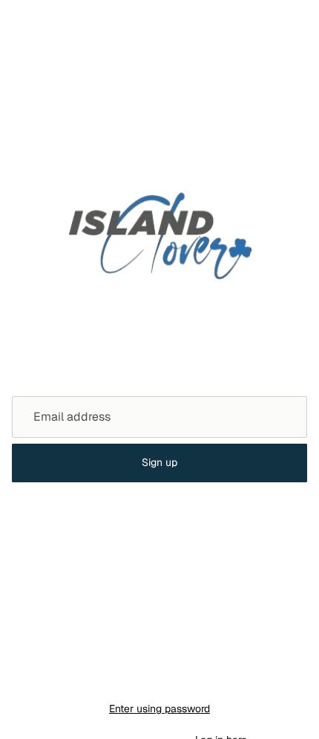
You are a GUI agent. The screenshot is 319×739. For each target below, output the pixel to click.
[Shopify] (231, 679)
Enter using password (159, 708)
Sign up (159, 462)
